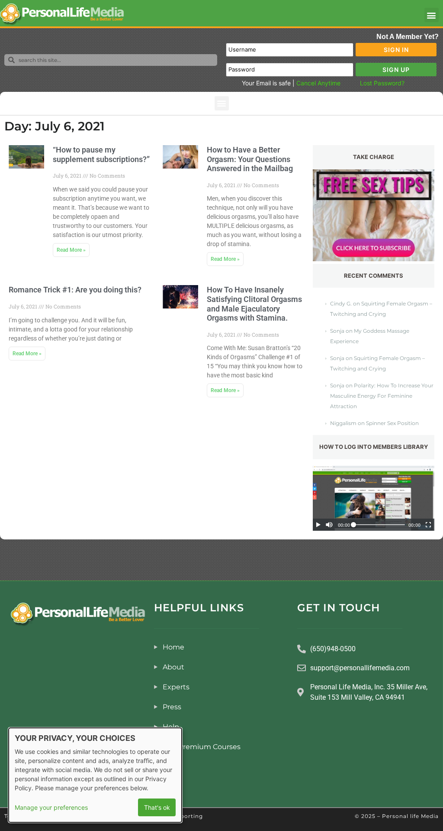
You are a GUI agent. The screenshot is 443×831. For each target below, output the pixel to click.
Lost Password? (382, 83)
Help (171, 727)
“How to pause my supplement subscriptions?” (101, 154)
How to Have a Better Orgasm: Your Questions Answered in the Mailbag (250, 159)
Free (170, 767)
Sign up (396, 69)
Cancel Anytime (318, 83)
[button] (431, 15)
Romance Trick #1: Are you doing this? (75, 289)
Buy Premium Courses (202, 747)
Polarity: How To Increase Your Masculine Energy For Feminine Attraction (381, 395)
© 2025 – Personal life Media (397, 816)
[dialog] (95, 775)
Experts (176, 687)
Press (172, 707)
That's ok (157, 807)
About (173, 667)
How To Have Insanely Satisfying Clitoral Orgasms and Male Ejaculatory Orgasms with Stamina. (254, 303)
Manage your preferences (51, 807)
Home (173, 647)
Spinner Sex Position (392, 423)
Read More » (71, 250)
